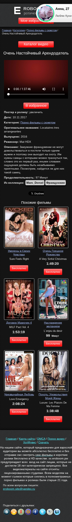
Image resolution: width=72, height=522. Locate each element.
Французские (55, 182)
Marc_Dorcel (34, 182)
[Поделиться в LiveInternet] (57, 512)
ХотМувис (29, 442)
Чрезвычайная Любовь (19, 394)
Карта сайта (27, 438)
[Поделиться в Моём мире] (28, 512)
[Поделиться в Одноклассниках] (14, 512)
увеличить (36, 112)
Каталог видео (36, 44)
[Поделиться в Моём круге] (21, 512)
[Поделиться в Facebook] (35, 512)
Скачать (43, 442)
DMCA (41, 438)
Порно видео (56, 438)
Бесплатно (19, 268)
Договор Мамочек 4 (19, 322)
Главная (11, 438)
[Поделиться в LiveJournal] (50, 512)
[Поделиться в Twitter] (42, 512)
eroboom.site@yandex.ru (19, 488)
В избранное (36, 106)
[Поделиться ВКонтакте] (6, 512)
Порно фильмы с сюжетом (37, 122)
